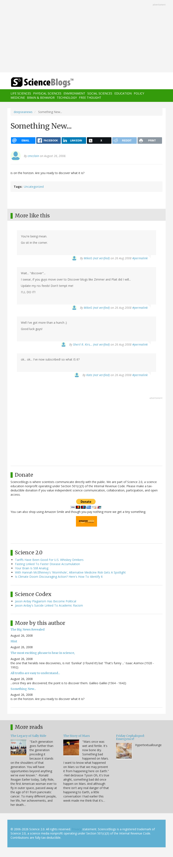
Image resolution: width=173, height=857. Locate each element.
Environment (74, 93)
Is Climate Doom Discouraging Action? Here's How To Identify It (59, 577)
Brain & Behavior (41, 98)
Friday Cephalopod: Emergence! (130, 737)
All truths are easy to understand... (35, 673)
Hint (14, 641)
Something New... (23, 689)
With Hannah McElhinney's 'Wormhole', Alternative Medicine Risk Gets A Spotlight (70, 572)
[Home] (36, 82)
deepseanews (23, 112)
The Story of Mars (76, 736)
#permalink (140, 258)
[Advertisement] (86, 36)
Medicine (18, 98)
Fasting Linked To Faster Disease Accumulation (47, 564)
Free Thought (90, 98)
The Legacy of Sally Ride (28, 736)
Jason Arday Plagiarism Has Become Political (45, 601)
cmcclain (33, 156)
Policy (139, 93)
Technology (67, 98)
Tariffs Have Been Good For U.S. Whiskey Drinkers (49, 560)
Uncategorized (34, 187)
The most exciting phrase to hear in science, (43, 653)
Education (123, 93)
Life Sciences (21, 93)
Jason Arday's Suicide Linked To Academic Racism (49, 605)
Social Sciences (99, 93)
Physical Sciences (47, 93)
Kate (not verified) (98, 375)
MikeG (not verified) (97, 258)
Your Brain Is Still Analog (31, 568)
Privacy (76, 829)
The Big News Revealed (28, 629)
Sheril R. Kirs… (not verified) (91, 344)
